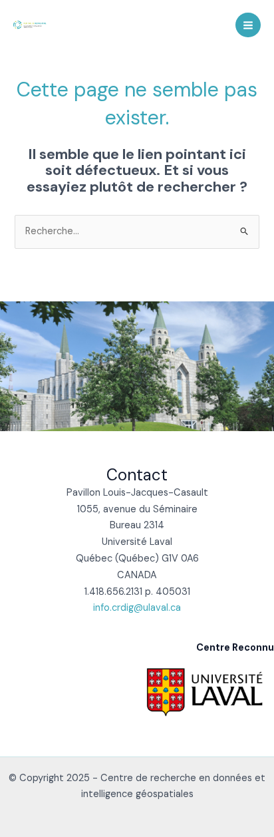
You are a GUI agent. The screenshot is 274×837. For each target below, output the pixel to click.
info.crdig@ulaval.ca (137, 607)
